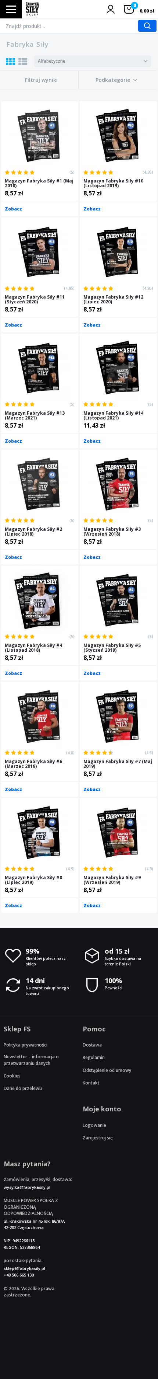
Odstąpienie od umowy (107, 1070)
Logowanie (94, 1125)
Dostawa (92, 1045)
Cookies (12, 1076)
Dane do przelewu (23, 1088)
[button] (116, 80)
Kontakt (91, 1083)
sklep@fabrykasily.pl (24, 1268)
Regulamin (94, 1057)
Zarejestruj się (98, 1138)
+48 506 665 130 (19, 1275)
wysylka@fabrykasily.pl (27, 1187)
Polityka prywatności (25, 1045)
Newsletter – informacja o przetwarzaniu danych (31, 1060)
